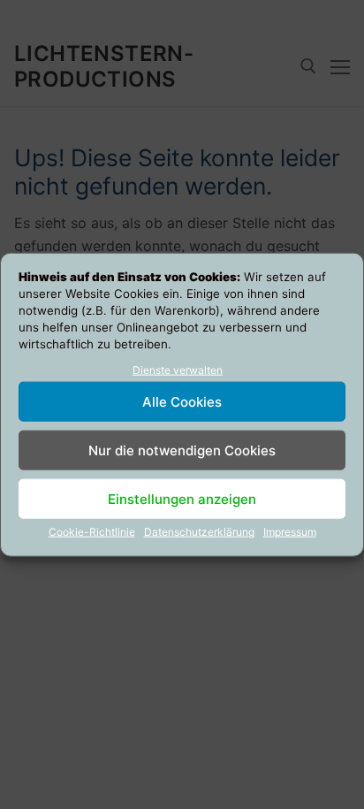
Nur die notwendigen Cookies (182, 450)
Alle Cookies (182, 401)
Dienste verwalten (178, 369)
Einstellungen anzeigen (182, 499)
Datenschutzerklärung (199, 531)
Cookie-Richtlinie (92, 531)
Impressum (289, 531)
